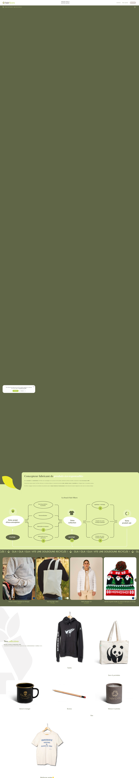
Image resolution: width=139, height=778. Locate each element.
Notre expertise (125, 2)
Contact (133, 2)
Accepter (15, 390)
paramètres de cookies (22, 388)
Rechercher (134, 7)
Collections (119, 2)
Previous (4, 580)
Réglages (22, 390)
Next (135, 580)
